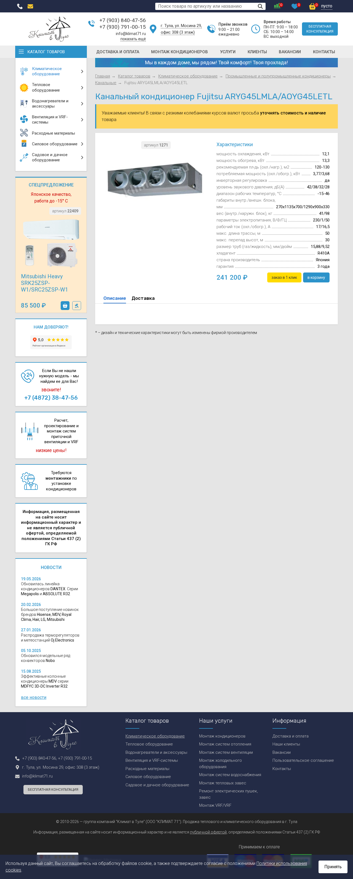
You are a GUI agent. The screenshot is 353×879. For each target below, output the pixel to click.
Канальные (105, 82)
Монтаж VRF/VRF (215, 805)
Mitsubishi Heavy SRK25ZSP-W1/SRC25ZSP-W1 (44, 283)
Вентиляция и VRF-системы (151, 760)
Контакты (324, 51)
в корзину (65, 305)
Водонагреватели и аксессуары (156, 752)
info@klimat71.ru (131, 33)
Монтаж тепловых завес (222, 783)
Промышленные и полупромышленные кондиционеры (278, 76)
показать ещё (133, 39)
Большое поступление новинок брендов (50, 614)
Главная (102, 76)
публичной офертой (208, 832)
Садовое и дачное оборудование (157, 784)
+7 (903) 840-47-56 (122, 20)
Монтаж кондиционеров (179, 51)
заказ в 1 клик (76, 305)
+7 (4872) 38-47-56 (51, 397)
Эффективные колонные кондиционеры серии (44, 681)
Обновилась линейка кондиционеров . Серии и (49, 589)
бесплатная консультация (319, 28)
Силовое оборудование (148, 776)
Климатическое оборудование (188, 76)
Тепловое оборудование (149, 744)
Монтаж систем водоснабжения (230, 774)
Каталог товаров (46, 51)
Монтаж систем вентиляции (226, 752)
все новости (33, 697)
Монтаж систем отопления (225, 744)
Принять (333, 866)
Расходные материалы (147, 768)
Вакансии (290, 51)
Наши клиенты (286, 744)
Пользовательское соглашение (303, 760)
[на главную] (49, 29)
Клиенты (257, 51)
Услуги (228, 51)
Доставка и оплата (117, 51)
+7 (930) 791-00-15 (122, 27)
